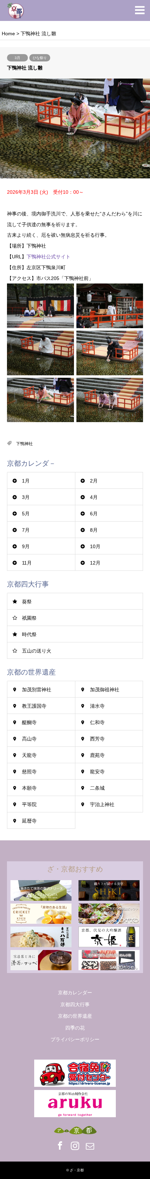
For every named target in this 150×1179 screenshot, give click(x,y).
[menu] (139, 10)
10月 (95, 546)
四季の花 (75, 1028)
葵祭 (27, 601)
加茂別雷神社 (36, 689)
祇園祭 (29, 618)
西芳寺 (97, 739)
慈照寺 (29, 771)
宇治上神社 (102, 804)
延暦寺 (29, 821)
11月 (27, 563)
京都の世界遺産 (75, 1016)
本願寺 (29, 788)
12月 (95, 563)
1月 (26, 481)
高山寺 (29, 739)
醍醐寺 (29, 722)
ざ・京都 (77, 1170)
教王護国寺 (34, 706)
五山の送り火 (36, 651)
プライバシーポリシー (75, 1039)
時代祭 (29, 634)
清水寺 (97, 706)
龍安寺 (97, 771)
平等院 (29, 804)
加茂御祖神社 (104, 689)
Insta (75, 1145)
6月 (94, 513)
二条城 (97, 788)
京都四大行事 (75, 1004)
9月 (26, 546)
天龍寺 (29, 755)
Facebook (60, 1145)
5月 (26, 513)
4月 (94, 497)
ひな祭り (40, 58)
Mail (90, 1145)
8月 (94, 530)
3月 (17, 58)
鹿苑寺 (97, 755)
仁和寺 (97, 722)
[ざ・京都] (15, 10)
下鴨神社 (24, 443)
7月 (26, 530)
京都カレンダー (75, 992)
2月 (94, 481)
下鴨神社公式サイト (48, 256)
